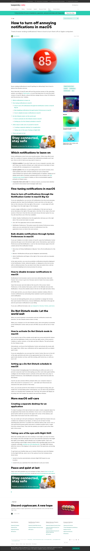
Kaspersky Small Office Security (35, 525)
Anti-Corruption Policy (48, 539)
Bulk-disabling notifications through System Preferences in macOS (32, 110)
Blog (49, 9)
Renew (23, 9)
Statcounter (26, 93)
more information (50, 548)
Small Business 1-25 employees (42, 1)
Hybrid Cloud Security (68, 531)
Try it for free (70, 13)
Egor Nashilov (17, 36)
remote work (67, 90)
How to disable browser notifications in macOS (27, 113)
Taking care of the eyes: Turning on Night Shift (27, 130)
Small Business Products (34, 522)
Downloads (29, 9)
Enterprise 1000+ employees (73, 1)
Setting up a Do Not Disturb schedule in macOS (27, 121)
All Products (31, 529)
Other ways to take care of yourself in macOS (25, 124)
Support (35, 9)
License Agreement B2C (56, 539)
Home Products (30, 1)
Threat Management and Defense (70, 527)
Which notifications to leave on (21, 100)
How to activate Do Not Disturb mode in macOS (28, 118)
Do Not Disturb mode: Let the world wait (24, 116)
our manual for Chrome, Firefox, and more (42, 306)
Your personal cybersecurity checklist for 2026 (69, 129)
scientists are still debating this (30, 444)
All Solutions (13, 531)
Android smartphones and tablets (45, 473)
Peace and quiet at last (19, 133)
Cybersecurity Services (68, 525)
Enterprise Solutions (68, 522)
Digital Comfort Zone (68, 86)
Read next (14, 501)
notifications (72, 88)
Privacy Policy (30, 539)
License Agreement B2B (16, 540)
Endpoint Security (67, 529)
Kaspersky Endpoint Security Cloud (36, 527)
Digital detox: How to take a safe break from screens (70, 144)
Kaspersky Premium (15, 529)
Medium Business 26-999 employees (58, 1)
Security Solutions (15, 9)
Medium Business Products (52, 522)
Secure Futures (56, 9)
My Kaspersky (75, 5)
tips (13, 18)
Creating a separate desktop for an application (27, 127)
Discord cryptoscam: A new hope (32, 505)
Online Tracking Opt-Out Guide (38, 539)
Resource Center (42, 9)
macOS (65, 88)
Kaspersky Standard (15, 525)
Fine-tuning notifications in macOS (22, 103)
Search (78, 18)
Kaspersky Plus (14, 527)
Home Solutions (14, 522)
